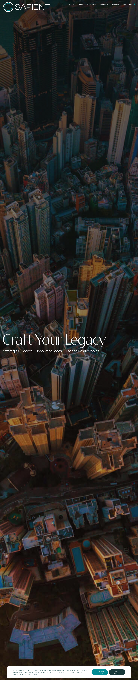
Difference (91, 4)
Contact (115, 4)
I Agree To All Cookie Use (100, 672)
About (71, 4)
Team (80, 4)
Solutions (104, 4)
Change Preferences (117, 672)
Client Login (128, 4)
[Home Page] (26, 7)
